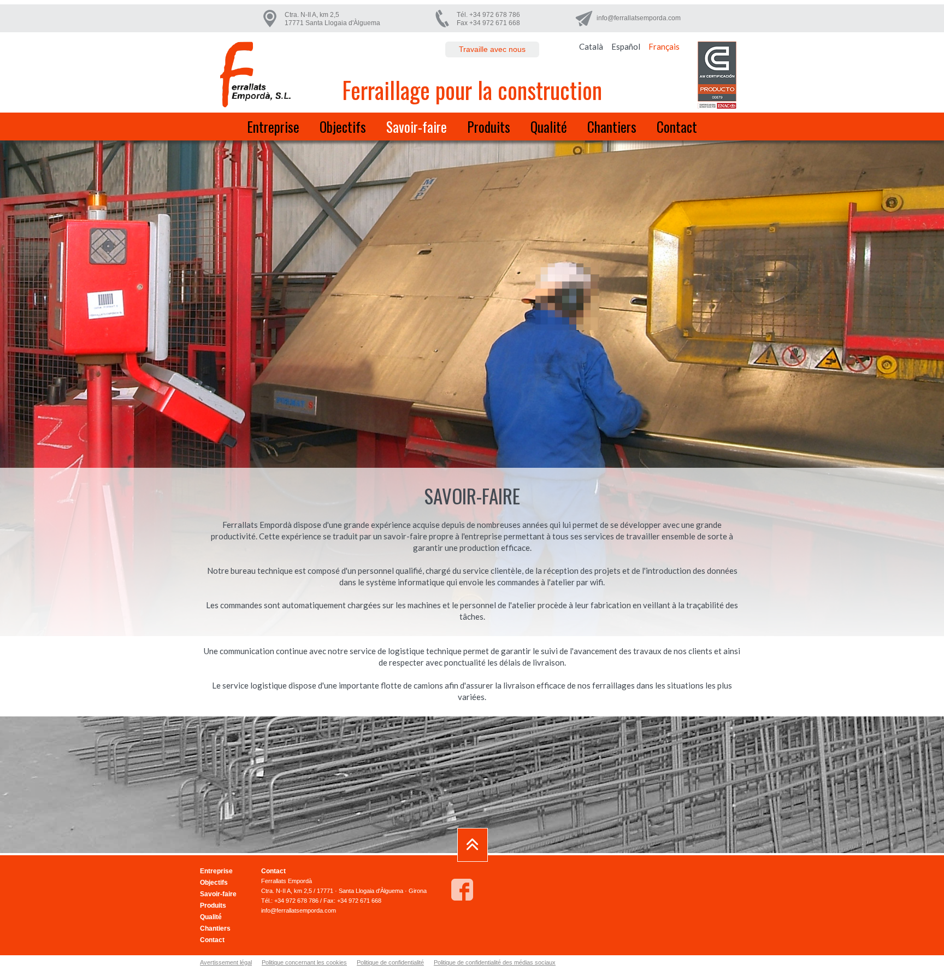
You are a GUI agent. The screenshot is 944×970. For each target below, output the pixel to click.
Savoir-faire (416, 126)
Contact (677, 126)
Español (625, 46)
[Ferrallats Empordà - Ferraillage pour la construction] (255, 75)
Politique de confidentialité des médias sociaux (495, 962)
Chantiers (611, 126)
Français (664, 46)
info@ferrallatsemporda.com (639, 18)
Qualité (548, 126)
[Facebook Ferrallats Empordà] (462, 890)
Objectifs (343, 126)
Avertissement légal (226, 962)
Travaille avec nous (492, 49)
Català (591, 46)
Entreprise (273, 126)
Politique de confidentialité (390, 962)
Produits (488, 126)
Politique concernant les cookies (304, 962)
